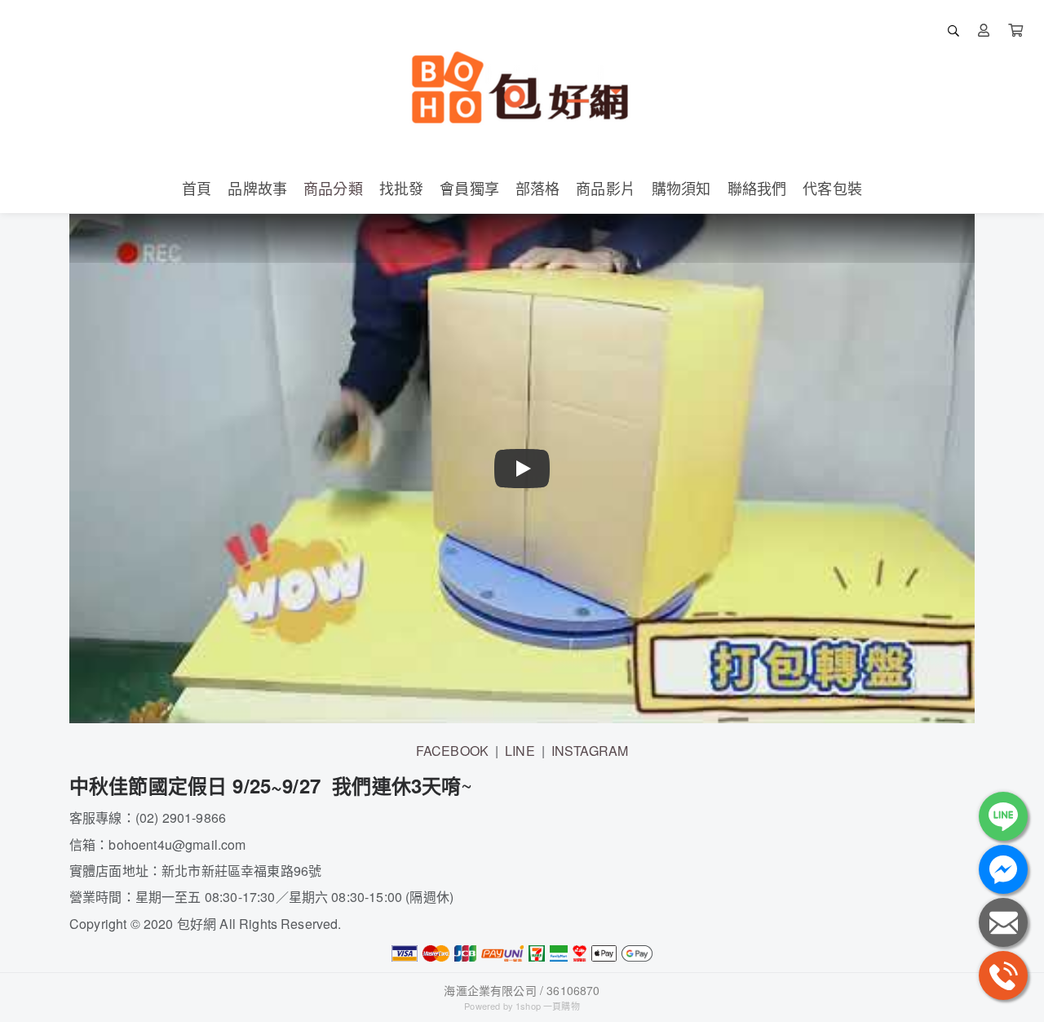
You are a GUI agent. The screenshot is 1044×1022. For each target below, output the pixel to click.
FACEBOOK (452, 750)
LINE (520, 750)
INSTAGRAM (589, 750)
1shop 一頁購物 (547, 1005)
